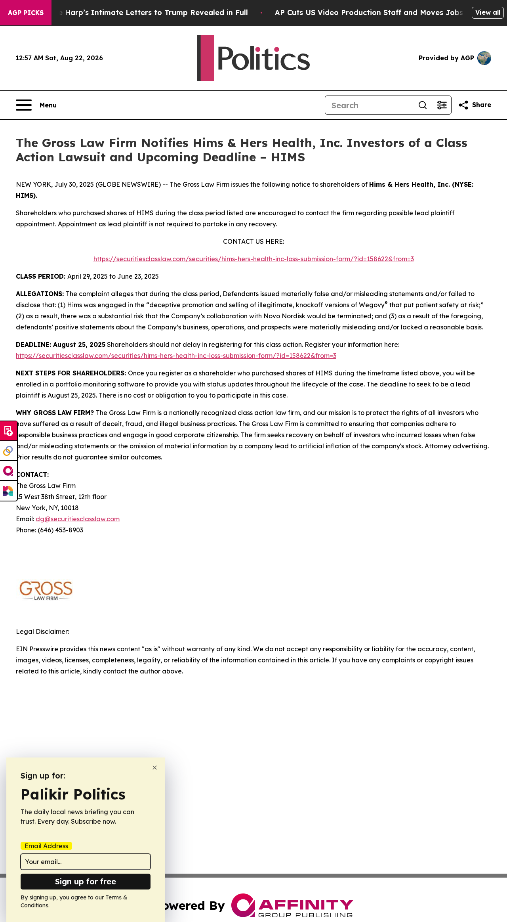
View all (487, 12)
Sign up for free (85, 881)
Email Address (46, 846)
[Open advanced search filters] (441, 105)
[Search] (422, 105)
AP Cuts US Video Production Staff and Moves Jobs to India (385, 12)
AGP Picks (26, 13)
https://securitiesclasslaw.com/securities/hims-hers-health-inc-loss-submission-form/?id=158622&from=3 (253, 259)
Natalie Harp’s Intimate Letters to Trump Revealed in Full (142, 12)
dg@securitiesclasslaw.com (78, 519)
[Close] (154, 767)
